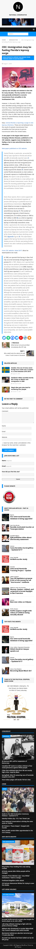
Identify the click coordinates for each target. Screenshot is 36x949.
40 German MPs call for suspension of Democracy (14, 762)
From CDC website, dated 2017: (12, 250)
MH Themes (18, 947)
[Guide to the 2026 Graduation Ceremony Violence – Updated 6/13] (18, 800)
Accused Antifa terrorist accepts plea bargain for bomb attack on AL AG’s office (18, 920)
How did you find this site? (11, 472)
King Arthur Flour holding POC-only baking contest (16, 867)
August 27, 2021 (16, 373)
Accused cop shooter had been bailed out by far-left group (18, 938)
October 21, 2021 (16, 391)
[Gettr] (21, 338)
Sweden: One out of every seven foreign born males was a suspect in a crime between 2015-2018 (22, 369)
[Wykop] (25, 338)
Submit (18, 479)
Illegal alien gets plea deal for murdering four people (20, 388)
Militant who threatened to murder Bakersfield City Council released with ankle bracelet (17, 929)
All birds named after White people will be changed (16, 872)
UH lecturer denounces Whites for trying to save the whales (18, 884)
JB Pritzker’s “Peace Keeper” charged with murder (15, 827)
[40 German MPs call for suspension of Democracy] (18, 747)
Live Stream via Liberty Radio (18, 688)
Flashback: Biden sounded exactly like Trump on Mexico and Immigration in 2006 (22, 379)
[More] (29, 338)
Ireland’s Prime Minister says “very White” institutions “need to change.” (16, 876)
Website (4, 437)
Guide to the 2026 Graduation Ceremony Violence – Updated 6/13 (15, 815)
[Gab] (8, 338)
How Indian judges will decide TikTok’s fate (16, 780)
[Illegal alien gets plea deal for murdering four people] (6, 389)
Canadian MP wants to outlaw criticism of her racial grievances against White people (17, 767)
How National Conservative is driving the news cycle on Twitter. (17, 822)
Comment (5, 411)
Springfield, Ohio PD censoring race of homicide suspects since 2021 (18, 776)
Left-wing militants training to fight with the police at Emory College (16, 925)
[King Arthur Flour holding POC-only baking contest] (18, 852)
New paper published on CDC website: (14, 148)
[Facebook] (12, 338)
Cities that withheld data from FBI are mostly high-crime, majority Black (17, 771)
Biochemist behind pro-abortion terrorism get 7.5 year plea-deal (17, 934)
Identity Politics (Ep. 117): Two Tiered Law (16, 818)
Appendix (11, 236)
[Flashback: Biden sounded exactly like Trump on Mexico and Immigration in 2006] (6, 380)
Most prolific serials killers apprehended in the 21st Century (17, 831)
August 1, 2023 (7, 64)
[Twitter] (4, 338)
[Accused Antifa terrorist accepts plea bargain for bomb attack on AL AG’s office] (18, 905)
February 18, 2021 (16, 383)
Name (4, 426)
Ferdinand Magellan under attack (13, 880)
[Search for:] (18, 34)
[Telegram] (17, 338)
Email (3, 431)
